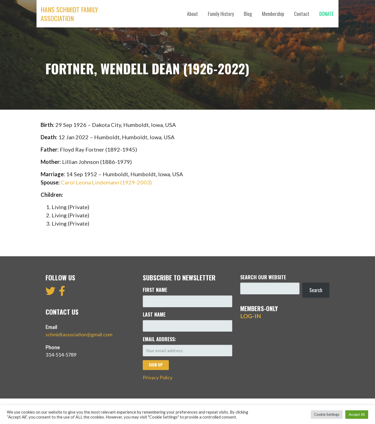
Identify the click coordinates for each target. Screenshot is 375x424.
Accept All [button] (357, 414)
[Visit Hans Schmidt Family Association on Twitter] (50, 293)
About (192, 13)
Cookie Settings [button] (326, 414)
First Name (155, 289)
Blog (248, 13)
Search (315, 290)
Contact (301, 13)
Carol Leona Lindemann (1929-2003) (106, 182)
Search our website (263, 277)
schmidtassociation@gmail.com (79, 334)
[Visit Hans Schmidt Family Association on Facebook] (62, 293)
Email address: (159, 339)
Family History (221, 13)
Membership (273, 13)
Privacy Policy (157, 377)
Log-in (250, 316)
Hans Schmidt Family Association (69, 13)
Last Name (154, 314)
